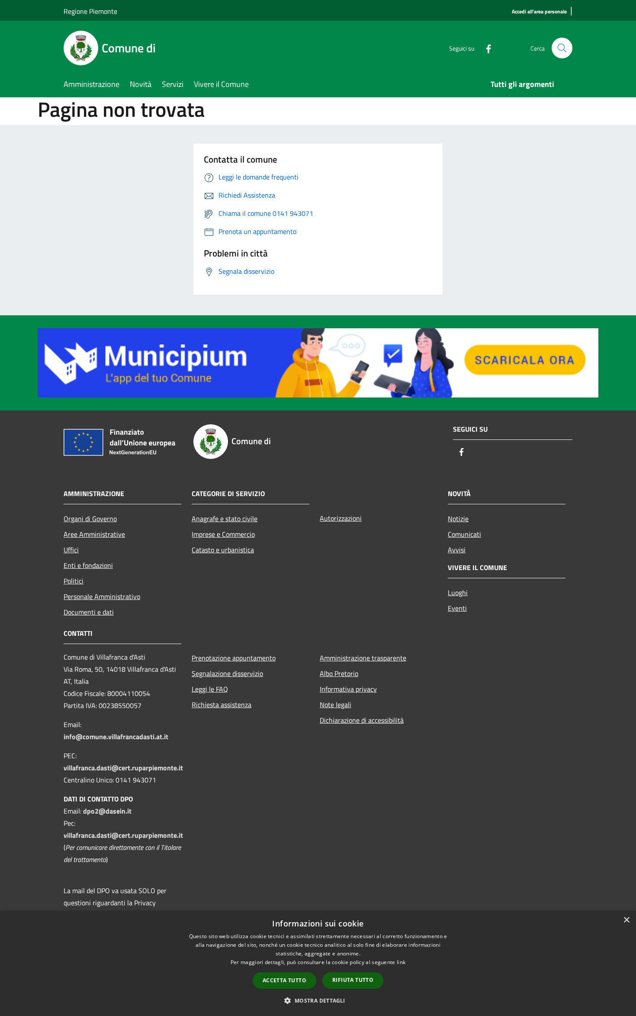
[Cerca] (562, 48)
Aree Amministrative (94, 534)
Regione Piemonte (90, 11)
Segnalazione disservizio (227, 673)
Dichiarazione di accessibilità (362, 720)
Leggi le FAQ (210, 689)
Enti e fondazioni (88, 565)
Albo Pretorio (339, 673)
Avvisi (457, 550)
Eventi (457, 608)
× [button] (626, 920)
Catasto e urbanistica (223, 550)
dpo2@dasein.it (107, 811)
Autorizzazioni (341, 518)
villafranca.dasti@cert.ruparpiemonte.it (123, 768)
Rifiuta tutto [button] (352, 980)
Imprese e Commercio (223, 534)
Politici (74, 581)
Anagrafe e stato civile (224, 518)
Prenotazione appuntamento (234, 658)
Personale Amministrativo (102, 596)
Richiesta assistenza (221, 704)
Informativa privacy (348, 689)
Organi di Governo (90, 518)
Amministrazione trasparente (363, 658)
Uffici (71, 550)
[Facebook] (485, 48)
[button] (318, 1000)
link (401, 962)
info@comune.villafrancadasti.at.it (116, 736)
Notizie (458, 518)
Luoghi (458, 592)
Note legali (335, 704)
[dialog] (318, 963)
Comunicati (464, 534)
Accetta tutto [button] (284, 980)
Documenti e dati (89, 612)
